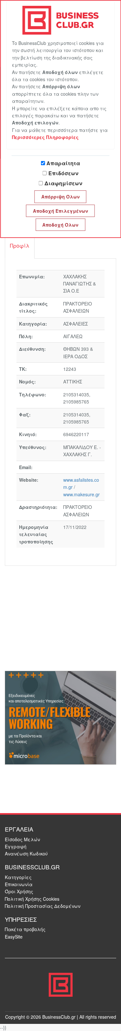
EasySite (14, 936)
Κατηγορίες (18, 877)
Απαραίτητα (63, 163)
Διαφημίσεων (63, 183)
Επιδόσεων (63, 173)
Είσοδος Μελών (22, 839)
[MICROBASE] (60, 717)
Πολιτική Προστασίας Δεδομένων (42, 906)
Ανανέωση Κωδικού (26, 853)
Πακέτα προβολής (25, 929)
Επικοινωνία (19, 884)
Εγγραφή (15, 846)
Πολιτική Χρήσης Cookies (32, 899)
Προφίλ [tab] (19, 245)
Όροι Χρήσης (19, 891)
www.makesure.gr (81, 494)
